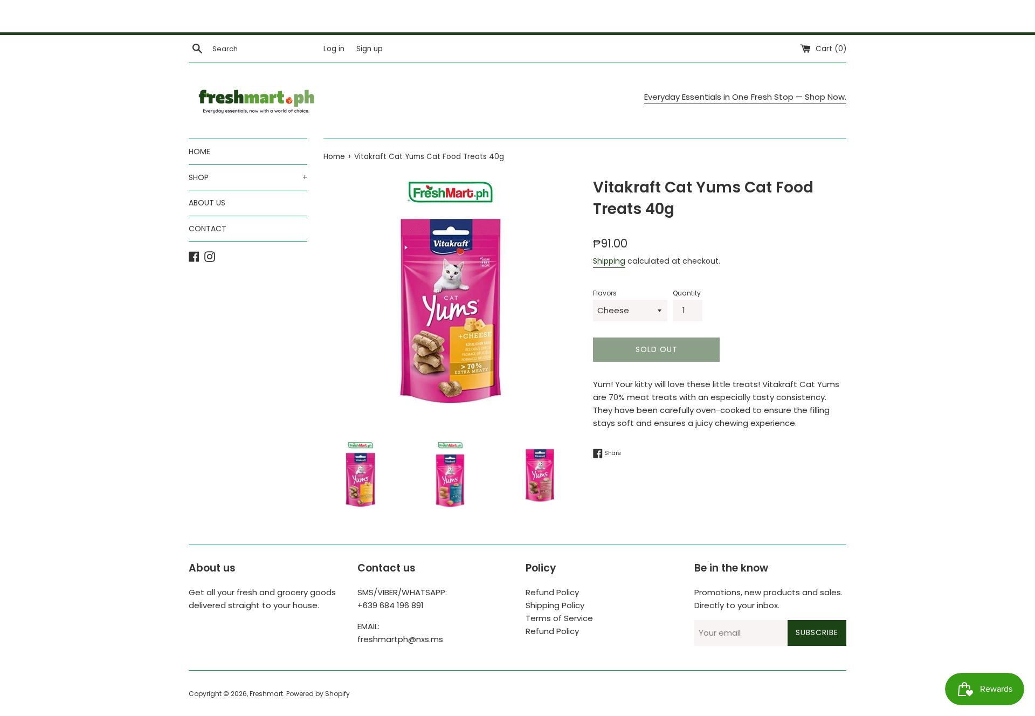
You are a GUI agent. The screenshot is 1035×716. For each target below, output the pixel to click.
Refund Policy (552, 592)
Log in (333, 49)
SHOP (248, 177)
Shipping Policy (555, 605)
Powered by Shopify (318, 693)
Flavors (605, 293)
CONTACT (207, 228)
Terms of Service (559, 618)
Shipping (609, 261)
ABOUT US (207, 202)
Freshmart (266, 693)
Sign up (369, 49)
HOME (199, 151)
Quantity (687, 293)
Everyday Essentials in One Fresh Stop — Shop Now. (745, 96)
